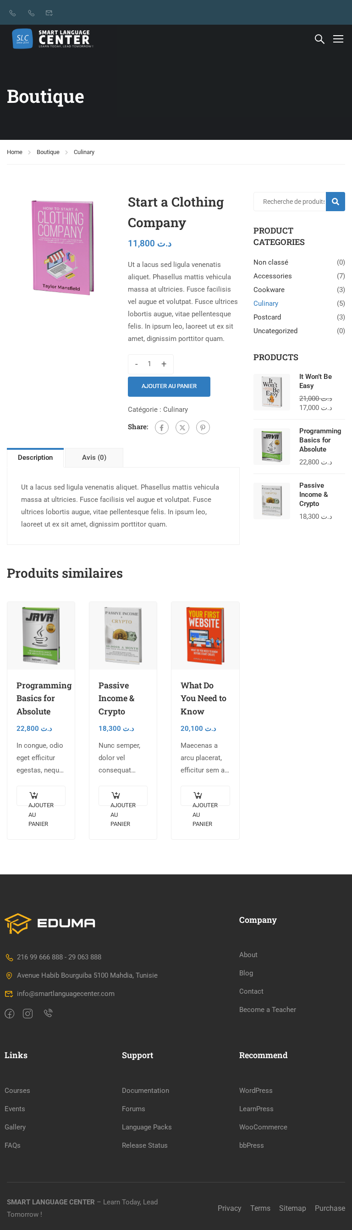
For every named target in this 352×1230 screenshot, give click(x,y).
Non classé (270, 262)
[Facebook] (162, 427)
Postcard (267, 317)
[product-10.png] (63, 248)
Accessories (272, 276)
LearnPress (256, 1109)
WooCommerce (263, 1127)
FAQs (13, 1145)
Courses (17, 1090)
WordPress (256, 1090)
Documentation (145, 1090)
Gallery (15, 1127)
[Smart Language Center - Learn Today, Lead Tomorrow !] (53, 38)
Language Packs (147, 1127)
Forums (133, 1109)
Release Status (145, 1145)
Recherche (339, 201)
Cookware (269, 290)
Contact (251, 991)
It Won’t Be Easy (315, 381)
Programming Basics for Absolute (41, 698)
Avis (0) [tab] (94, 457)
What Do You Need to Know (203, 698)
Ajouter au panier (169, 386)
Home (14, 152)
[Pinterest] (203, 427)
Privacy (230, 1208)
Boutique (48, 152)
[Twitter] (182, 427)
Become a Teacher (267, 1010)
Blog (246, 973)
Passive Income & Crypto (116, 698)
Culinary (84, 152)
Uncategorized (275, 331)
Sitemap (292, 1208)
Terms (260, 1208)
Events (15, 1109)
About (248, 955)
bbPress (251, 1145)
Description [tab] (35, 457)
